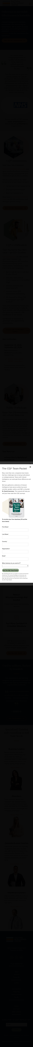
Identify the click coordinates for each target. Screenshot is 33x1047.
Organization (6, 548)
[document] (16, 523)
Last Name (5, 534)
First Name (5, 527)
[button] (30, 467)
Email (4, 556)
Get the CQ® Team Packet (10, 570)
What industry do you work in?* (11, 563)
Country (4, 541)
